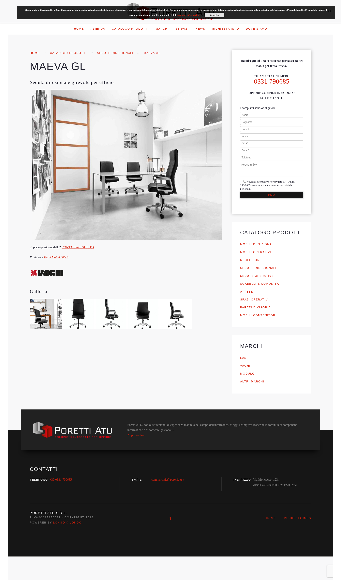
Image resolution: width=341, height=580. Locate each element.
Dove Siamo (256, 28)
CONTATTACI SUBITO (78, 247)
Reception (250, 260)
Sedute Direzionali (258, 267)
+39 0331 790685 (61, 479)
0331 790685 (271, 81)
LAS (243, 357)
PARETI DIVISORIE (255, 307)
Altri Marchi (252, 381)
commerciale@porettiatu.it (167, 479)
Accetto (214, 15)
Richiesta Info (225, 28)
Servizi (182, 28)
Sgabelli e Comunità (259, 283)
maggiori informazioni (188, 15)
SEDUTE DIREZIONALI (115, 53)
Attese (246, 291)
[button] (46, 314)
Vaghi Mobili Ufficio (56, 257)
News (200, 28)
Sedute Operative (257, 275)
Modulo (247, 373)
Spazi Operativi (254, 299)
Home (79, 28)
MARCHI (162, 28)
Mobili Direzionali (257, 244)
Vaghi (245, 365)
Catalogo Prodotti (130, 28)
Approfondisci (136, 435)
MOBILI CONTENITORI (258, 315)
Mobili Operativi (255, 252)
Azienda (98, 28)
